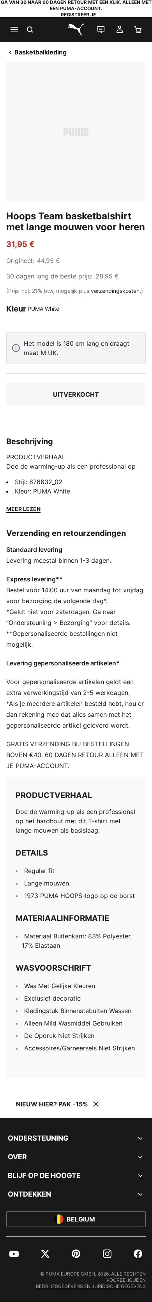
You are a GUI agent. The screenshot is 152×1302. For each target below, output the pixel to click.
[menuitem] (14, 1254)
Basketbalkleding (40, 52)
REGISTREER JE (78, 15)
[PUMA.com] (76, 29)
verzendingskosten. (116, 290)
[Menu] (14, 29)
